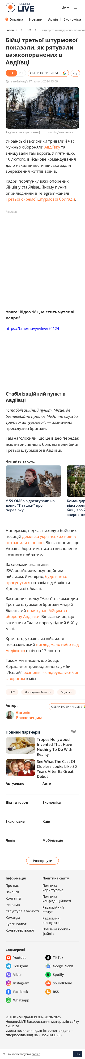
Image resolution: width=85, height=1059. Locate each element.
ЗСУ (28, 30)
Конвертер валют (20, 930)
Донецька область (38, 692)
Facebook (20, 991)
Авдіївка (66, 692)
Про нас (12, 885)
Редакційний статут (53, 909)
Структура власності (22, 911)
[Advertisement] (42, 258)
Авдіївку (52, 147)
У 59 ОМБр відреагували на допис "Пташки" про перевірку (30, 505)
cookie (36, 1054)
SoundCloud (62, 983)
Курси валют (16, 924)
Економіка (72, 19)
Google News (63, 966)
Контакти (13, 898)
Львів (10, 840)
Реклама (13, 904)
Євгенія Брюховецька (29, 715)
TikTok (58, 957)
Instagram (21, 983)
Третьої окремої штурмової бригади (40, 199)
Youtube (19, 957)
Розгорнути (42, 860)
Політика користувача (52, 887)
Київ (46, 821)
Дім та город (17, 802)
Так (77, 1054)
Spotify (58, 974)
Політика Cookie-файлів (56, 931)
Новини (35, 19)
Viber (17, 974)
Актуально (15, 783)
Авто (46, 783)
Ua (64, 7)
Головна (11, 30)
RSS (56, 991)
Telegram (20, 966)
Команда (13, 917)
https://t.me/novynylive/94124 (32, 328)
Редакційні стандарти (51, 920)
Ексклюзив (15, 821)
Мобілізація (52, 840)
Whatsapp (21, 1000)
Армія (53, 19)
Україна (16, 19)
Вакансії (12, 892)
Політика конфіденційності (56, 898)
